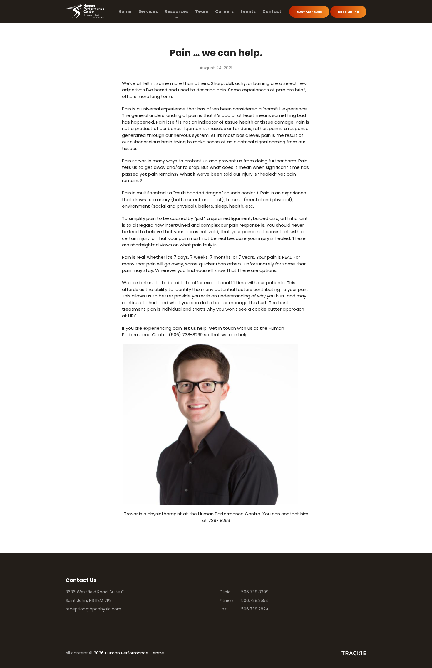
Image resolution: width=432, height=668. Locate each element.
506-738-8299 (309, 11)
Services (148, 11)
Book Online (348, 11)
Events (248, 11)
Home (125, 11)
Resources (176, 11)
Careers (224, 11)
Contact (271, 11)
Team (201, 11)
